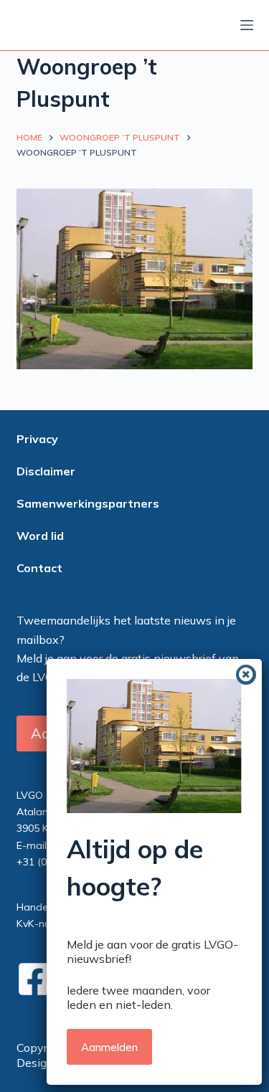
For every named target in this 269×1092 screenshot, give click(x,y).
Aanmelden (109, 1047)
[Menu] (246, 25)
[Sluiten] (246, 675)
